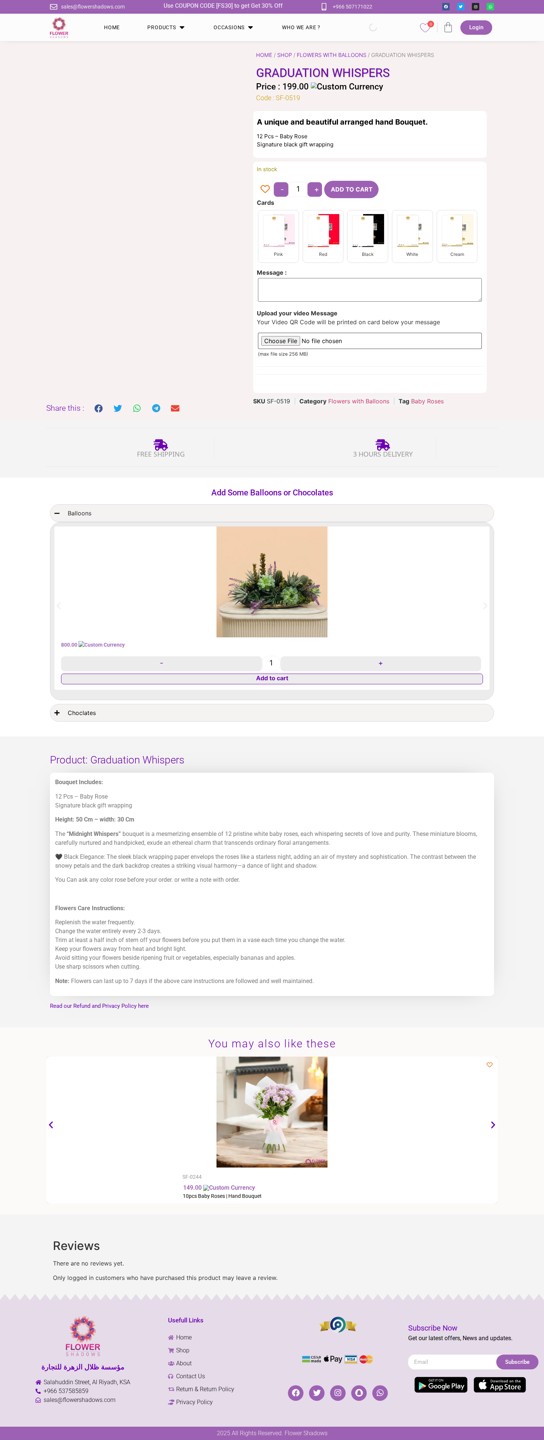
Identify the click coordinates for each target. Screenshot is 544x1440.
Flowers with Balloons (331, 55)
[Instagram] (475, 6)
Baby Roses (427, 401)
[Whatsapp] (490, 6)
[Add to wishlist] (265, 189)
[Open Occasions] (250, 27)
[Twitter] (460, 6)
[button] (99, 409)
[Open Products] (182, 27)
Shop (284, 55)
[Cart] (448, 27)
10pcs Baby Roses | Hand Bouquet (222, 1196)
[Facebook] (446, 6)
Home (264, 55)
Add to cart (352, 189)
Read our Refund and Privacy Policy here (99, 1006)
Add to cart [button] (272, 678)
